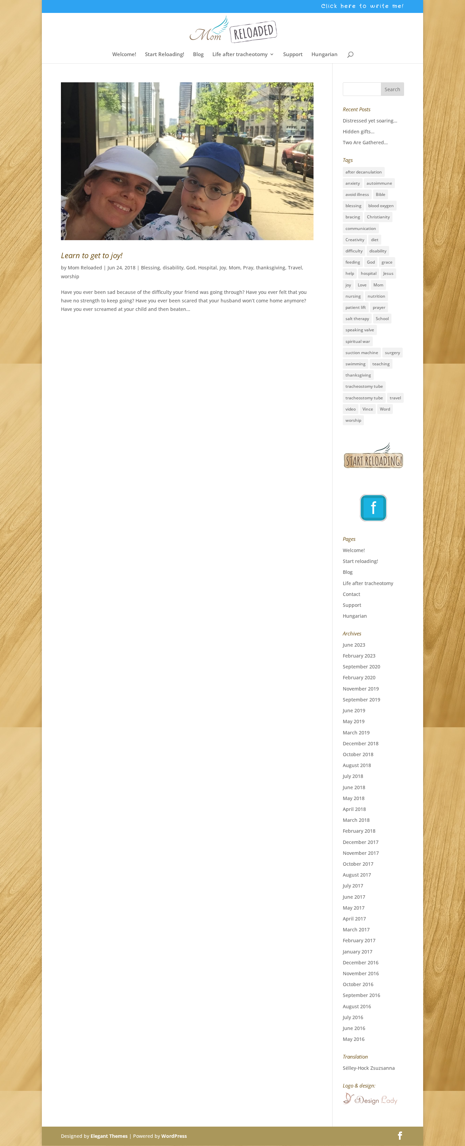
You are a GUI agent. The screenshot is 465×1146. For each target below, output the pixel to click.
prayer (379, 307)
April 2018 (354, 809)
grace (387, 262)
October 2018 (358, 754)
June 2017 (354, 897)
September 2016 (361, 995)
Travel (295, 267)
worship (70, 276)
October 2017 (358, 864)
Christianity (378, 217)
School (382, 318)
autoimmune (379, 183)
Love (362, 285)
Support (293, 54)
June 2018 (354, 787)
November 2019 (361, 688)
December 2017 (361, 842)
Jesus (388, 273)
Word (385, 409)
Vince (368, 409)
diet (375, 240)
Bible (380, 194)
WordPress (174, 1136)
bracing (353, 217)
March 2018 (356, 820)
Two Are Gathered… (365, 142)
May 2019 (354, 721)
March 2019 (356, 732)
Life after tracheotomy (240, 54)
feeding (353, 262)
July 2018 (353, 776)
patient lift (356, 307)
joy (348, 285)
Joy (223, 267)
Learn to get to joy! (92, 255)
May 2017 (354, 907)
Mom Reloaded (85, 267)
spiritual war (358, 341)
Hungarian (324, 54)
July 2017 (353, 885)
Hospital (207, 267)
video (351, 409)
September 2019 (361, 699)
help (350, 273)
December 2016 (361, 962)
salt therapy (357, 318)
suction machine (362, 352)
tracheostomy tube (364, 386)
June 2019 (354, 710)
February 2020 (359, 677)
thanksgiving (270, 267)
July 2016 (353, 1017)
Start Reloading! (164, 54)
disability (173, 267)
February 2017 (359, 940)
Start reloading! (360, 561)
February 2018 (359, 831)
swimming (356, 364)
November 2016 (361, 973)
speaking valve (360, 330)
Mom (234, 267)
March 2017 (356, 929)
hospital (368, 273)
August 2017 (357, 874)
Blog (198, 54)
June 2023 (354, 645)
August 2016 (357, 1006)
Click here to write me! (362, 7)
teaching (381, 364)
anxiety (353, 183)
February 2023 (359, 655)
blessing (354, 206)
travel (395, 398)
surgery (392, 352)
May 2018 (354, 798)
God (190, 267)
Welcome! (124, 54)
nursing (353, 296)
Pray (248, 267)
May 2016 (354, 1039)
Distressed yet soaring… (370, 120)
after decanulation (364, 172)
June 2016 (354, 1028)
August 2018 (357, 765)
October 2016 (358, 984)
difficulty (354, 251)
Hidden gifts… (358, 131)
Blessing (150, 267)
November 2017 (361, 853)
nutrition (376, 296)
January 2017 (357, 951)
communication (361, 228)
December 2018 (361, 743)
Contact (351, 594)
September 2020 (361, 666)
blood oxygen (381, 206)
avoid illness (357, 194)
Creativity (355, 240)
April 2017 (354, 918)
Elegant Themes (109, 1136)
